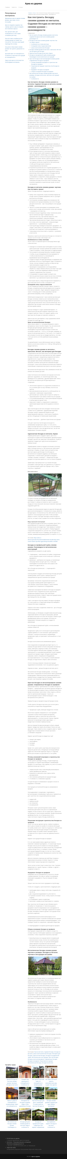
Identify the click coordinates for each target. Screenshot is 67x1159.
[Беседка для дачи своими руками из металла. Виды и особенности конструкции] (25, 1120)
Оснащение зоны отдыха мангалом (41, 46)
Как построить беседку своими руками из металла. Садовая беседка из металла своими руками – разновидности (43, 36)
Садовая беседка (49, 1052)
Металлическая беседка (34, 1063)
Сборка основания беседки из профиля (42, 71)
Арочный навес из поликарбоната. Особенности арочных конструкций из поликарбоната (15, 55)
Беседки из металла (47, 1063)
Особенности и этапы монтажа (40, 44)
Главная (7, 7)
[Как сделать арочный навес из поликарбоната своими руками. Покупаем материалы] (38, 1077)
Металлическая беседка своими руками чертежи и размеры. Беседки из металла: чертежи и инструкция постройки (44, 75)
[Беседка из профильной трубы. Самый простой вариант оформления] (38, 1120)
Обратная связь (11, 1147)
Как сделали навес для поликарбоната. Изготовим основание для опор (13, 33)
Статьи (21, 7)
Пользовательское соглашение (22, 1142)
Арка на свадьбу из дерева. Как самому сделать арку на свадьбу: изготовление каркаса (14, 26)
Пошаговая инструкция (46, 1061)
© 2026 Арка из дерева (13, 1138)
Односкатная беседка (39, 1055)
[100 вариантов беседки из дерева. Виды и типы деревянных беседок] (25, 1099)
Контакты (9, 1142)
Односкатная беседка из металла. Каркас (41, 53)
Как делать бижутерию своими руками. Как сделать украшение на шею (14, 48)
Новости (14, 7)
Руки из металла (38, 1052)
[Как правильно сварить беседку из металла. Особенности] (51, 1120)
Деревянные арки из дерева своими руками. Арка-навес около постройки (15, 20)
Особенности (35, 79)
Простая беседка (53, 1057)
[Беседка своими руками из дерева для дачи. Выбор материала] (51, 1099)
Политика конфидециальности (15, 1144)
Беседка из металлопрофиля (36, 1059)
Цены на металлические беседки (40, 48)
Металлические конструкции (40, 1057)
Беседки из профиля (33, 1061)
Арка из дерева (33, 3)
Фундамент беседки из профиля (40, 69)
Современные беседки (51, 1059)
